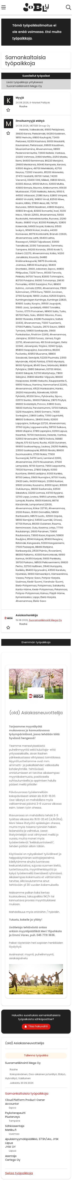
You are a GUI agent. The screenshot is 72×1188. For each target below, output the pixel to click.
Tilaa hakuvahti (38, 1026)
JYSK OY (10, 1147)
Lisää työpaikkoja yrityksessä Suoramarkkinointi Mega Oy (24, 84)
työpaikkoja (22, 38)
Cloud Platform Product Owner (25, 1100)
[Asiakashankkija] (8, 618)
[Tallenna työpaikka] (8, 110)
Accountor (12, 1104)
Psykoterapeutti (15, 1113)
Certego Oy (12, 1160)
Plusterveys (12, 1117)
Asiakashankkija (27, 615)
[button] (65, 32)
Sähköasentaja (14, 1126)
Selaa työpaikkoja (19, 1173)
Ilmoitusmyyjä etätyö (30, 121)
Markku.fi (10, 1130)
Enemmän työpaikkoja (36, 642)
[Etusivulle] (36, 7)
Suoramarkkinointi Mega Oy (45, 620)
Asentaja (10, 1156)
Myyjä (20, 98)
